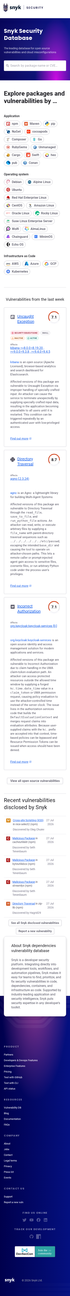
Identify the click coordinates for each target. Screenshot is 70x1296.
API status (9, 1088)
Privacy (8, 1166)
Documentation (12, 1118)
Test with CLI (11, 1082)
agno (19, 479)
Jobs (6, 1149)
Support (8, 1196)
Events (7, 1177)
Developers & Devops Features (21, 1060)
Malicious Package (23, 838)
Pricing (7, 1071)
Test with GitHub (13, 1077)
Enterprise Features (14, 1065)
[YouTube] (31, 1221)
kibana (30, 350)
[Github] (31, 1238)
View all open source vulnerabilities (35, 781)
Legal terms (10, 1160)
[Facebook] (38, 1221)
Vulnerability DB (12, 1107)
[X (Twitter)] (24, 1221)
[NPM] (38, 1238)
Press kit (9, 1171)
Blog (6, 1113)
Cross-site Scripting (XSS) (28, 820)
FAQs (7, 1124)
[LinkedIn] (45, 1221)
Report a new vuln (13, 1202)
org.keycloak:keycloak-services (33, 626)
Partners (8, 1054)
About (7, 1143)
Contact (8, 1154)
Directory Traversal (23, 903)
